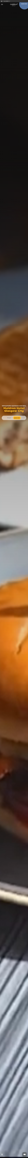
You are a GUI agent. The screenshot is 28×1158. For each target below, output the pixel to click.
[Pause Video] (2, 1154)
